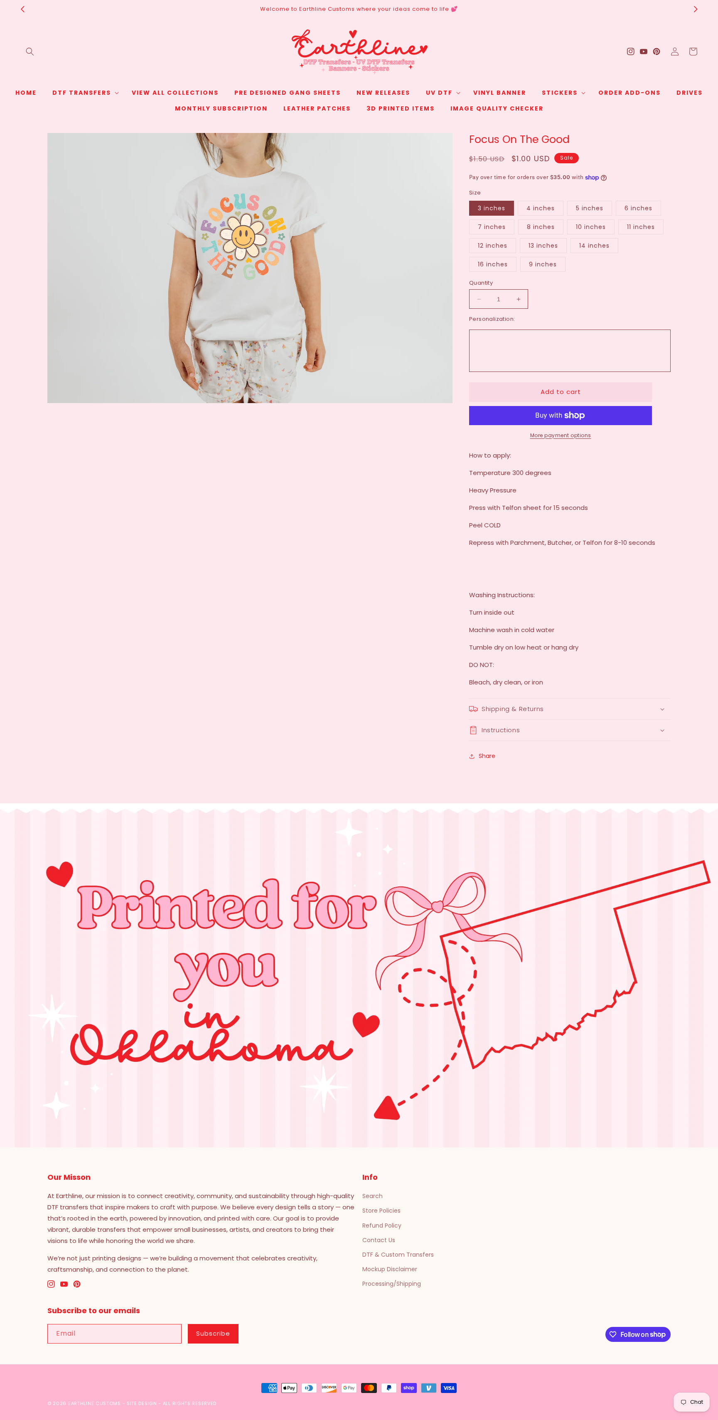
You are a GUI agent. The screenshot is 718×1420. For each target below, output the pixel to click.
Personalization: (492, 319)
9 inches (543, 264)
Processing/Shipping (391, 1284)
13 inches (543, 245)
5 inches (589, 208)
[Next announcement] (695, 9)
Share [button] (487, 756)
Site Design (142, 1403)
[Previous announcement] (22, 9)
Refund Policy (381, 1225)
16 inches (493, 264)
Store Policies (381, 1210)
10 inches (591, 227)
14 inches (594, 245)
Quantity (481, 283)
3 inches (491, 208)
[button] (30, 51)
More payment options (560, 435)
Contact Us (378, 1240)
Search (372, 1196)
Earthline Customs (94, 1403)
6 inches (638, 208)
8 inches (541, 227)
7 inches (492, 227)
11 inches (641, 227)
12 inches (492, 245)
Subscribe (213, 1333)
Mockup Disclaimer (389, 1269)
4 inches (540, 208)
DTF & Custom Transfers (398, 1254)
